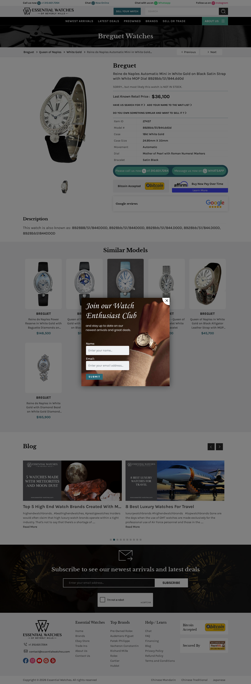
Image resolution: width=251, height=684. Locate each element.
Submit (94, 376)
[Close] (166, 301)
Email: (90, 358)
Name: (90, 343)
